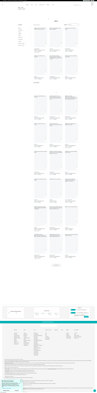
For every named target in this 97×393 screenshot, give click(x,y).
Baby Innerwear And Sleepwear (38, 345)
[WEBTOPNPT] (48, 13)
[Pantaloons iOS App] (12, 313)
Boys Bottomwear (36, 334)
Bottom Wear (25, 334)
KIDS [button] (36, 4)
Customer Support (76, 335)
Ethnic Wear (25, 335)
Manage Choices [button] (6, 390)
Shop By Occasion (36, 353)
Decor (46, 335)
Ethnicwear (15, 334)
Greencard (67, 334)
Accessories (15, 340)
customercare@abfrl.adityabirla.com (82, 312)
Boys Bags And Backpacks (37, 347)
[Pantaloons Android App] (19, 313)
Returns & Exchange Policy (77, 336)
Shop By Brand (26, 345)
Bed (45, 334)
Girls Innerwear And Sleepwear (38, 340)
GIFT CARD (9, 0)
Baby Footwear (36, 346)
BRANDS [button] (48, 4)
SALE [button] (53, 4)
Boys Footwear (36, 336)
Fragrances (15, 341)
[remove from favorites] (46, 46)
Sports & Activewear (16, 335)
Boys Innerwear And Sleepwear (38, 335)
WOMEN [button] (27, 4)
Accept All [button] (17, 390)
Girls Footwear (35, 341)
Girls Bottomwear (36, 339)
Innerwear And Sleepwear (27, 340)
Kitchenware (47, 336)
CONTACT (25, 0)
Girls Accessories (36, 351)
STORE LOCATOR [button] (14, 0)
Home (19, 7)
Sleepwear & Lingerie (17, 336)
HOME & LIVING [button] (41, 4)
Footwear (15, 339)
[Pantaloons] (4, 4)
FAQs (75, 334)
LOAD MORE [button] (56, 265)
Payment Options (68, 336)
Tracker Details (8, 388)
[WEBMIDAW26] (56, 85)
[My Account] (85, 4)
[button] (21, 381)
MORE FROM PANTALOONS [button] (49, 322)
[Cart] (88, 4)
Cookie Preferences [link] (3, 392)
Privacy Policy (4, 388)
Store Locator (68, 335)
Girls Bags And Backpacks (37, 350)
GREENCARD (5, 0)
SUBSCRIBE (86, 316)
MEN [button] (31, 4)
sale (22, 7)
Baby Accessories (36, 352)
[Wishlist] (82, 4)
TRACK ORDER (20, 0)
